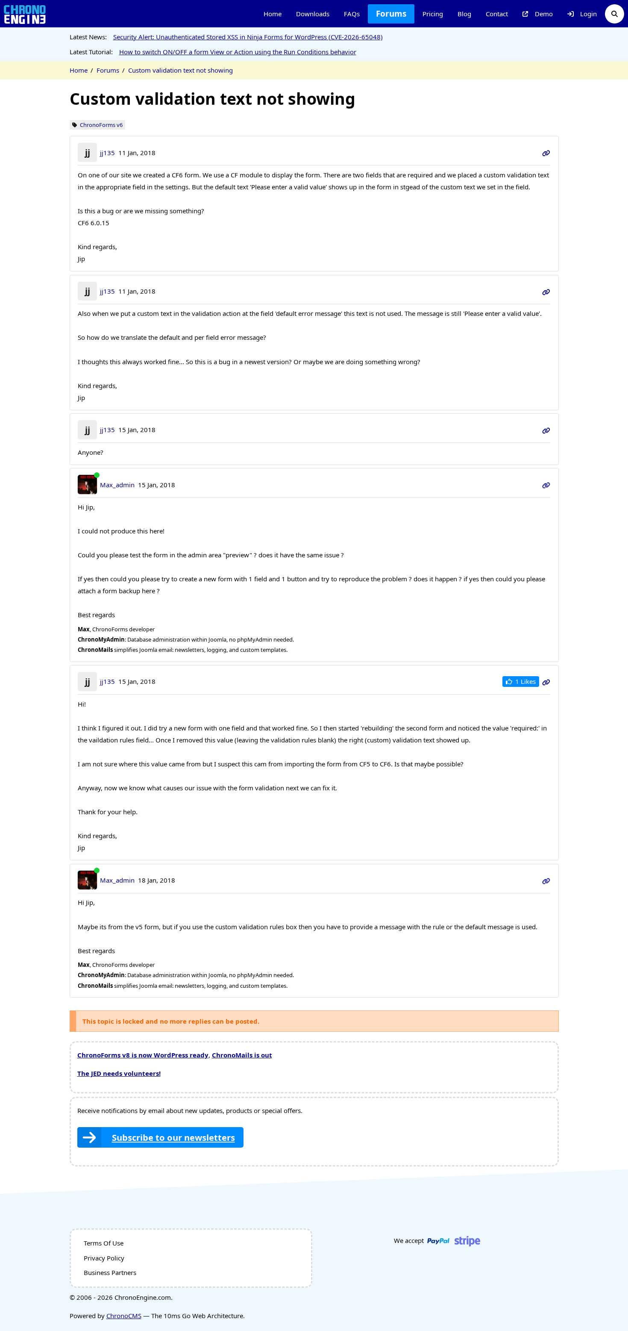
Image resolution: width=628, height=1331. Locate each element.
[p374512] (546, 153)
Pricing (433, 13)
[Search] (614, 14)
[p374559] (546, 430)
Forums (391, 13)
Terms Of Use (103, 1243)
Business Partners (110, 1272)
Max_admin (117, 484)
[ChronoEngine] (24, 13)
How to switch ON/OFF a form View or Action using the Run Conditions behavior (237, 51)
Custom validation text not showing (180, 70)
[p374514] (546, 291)
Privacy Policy (104, 1258)
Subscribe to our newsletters (173, 1137)
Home (273, 13)
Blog (464, 13)
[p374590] (546, 485)
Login (588, 13)
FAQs (352, 13)
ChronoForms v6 (101, 125)
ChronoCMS (123, 1315)
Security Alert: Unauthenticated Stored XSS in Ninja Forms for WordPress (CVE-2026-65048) (248, 36)
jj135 (107, 152)
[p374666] (546, 880)
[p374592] (546, 681)
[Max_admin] (87, 484)
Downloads (312, 13)
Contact (497, 13)
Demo (544, 13)
